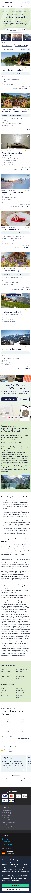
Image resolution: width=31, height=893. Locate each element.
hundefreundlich (21, 690)
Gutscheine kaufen (7, 810)
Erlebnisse (4, 6)
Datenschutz (5, 817)
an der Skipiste (13, 595)
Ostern (18, 697)
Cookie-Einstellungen (8, 820)
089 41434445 (8, 844)
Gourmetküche (19, 633)
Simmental (3, 587)
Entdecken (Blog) (6, 813)
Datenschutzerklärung (23, 873)
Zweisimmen (19, 674)
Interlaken (3, 561)
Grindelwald (4, 576)
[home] (11, 2)
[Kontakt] (22, 2)
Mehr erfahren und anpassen (15, 889)
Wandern (3, 690)
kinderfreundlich (21, 693)
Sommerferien (20, 688)
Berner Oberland (14, 544)
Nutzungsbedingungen (8, 822)
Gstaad (3, 669)
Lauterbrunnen (13, 514)
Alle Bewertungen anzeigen (15, 780)
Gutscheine (11, 6)
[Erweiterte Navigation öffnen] (29, 6)
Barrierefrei (19, 695)
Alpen (21, 506)
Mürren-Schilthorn (21, 669)
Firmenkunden (6, 815)
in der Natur (24, 551)
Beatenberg (21, 585)
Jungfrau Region (5, 671)
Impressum (5, 824)
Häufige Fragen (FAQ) (8, 827)
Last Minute (19, 6)
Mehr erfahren (23, 399)
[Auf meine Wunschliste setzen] (28, 53)
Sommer (3, 693)
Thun (8, 561)
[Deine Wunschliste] (25, 2)
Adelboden (4, 674)
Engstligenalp (5, 676)
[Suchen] (28, 2)
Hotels (4, 601)
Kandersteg (24, 502)
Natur (2, 688)
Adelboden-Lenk (12, 576)
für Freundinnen (5, 695)
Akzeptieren (15, 885)
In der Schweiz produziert (16, 417)
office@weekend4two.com (11, 839)
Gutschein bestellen (9, 399)
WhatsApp (7, 841)
